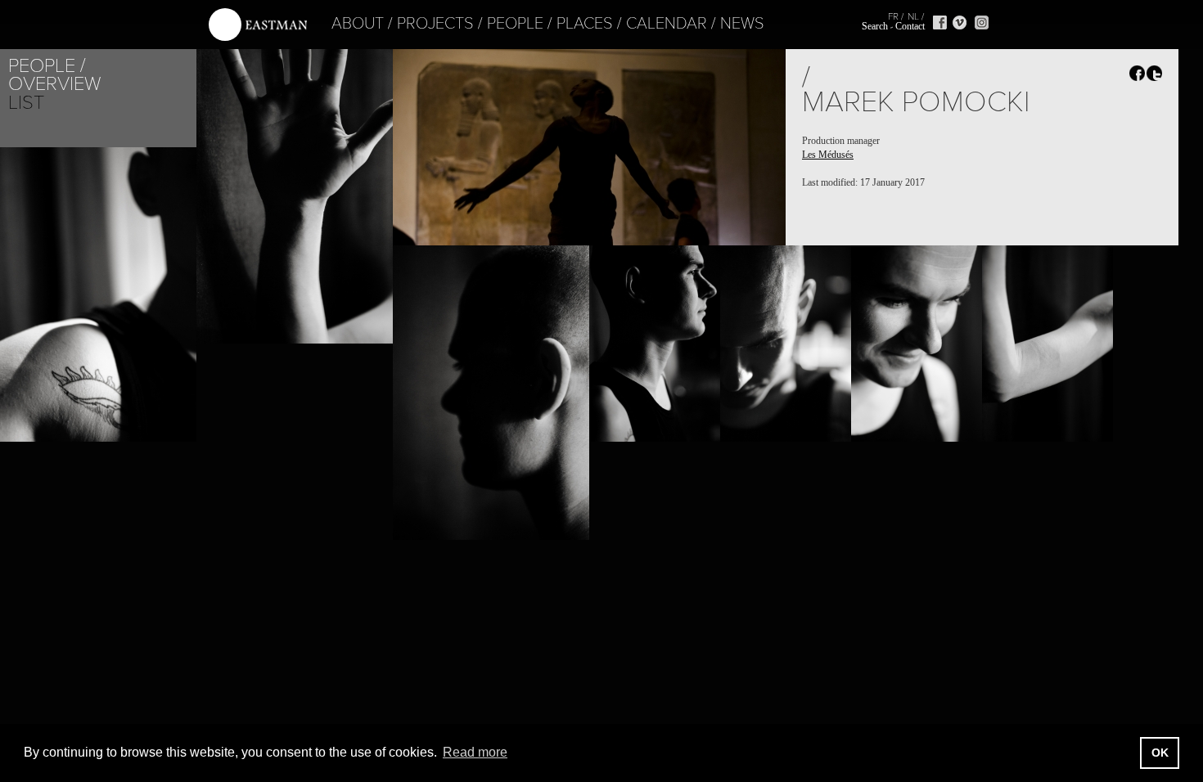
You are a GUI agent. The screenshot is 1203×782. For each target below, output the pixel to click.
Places (584, 24)
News (742, 24)
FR (893, 16)
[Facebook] (940, 22)
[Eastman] (258, 25)
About (357, 24)
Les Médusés (828, 154)
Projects (435, 24)
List (26, 103)
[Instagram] (982, 22)
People (515, 24)
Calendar (666, 24)
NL (913, 16)
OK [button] (1160, 752)
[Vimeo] (959, 22)
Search (875, 26)
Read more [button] (475, 752)
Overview (54, 84)
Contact (910, 26)
